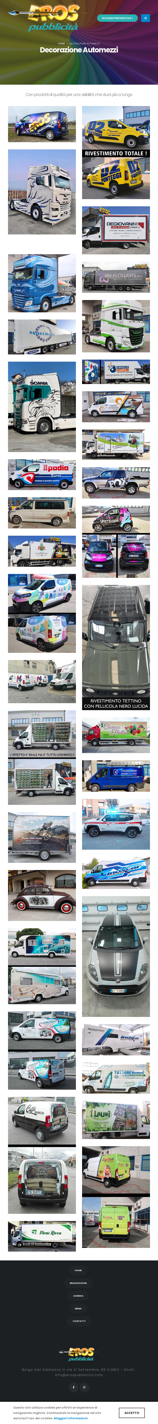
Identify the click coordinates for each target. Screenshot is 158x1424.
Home (61, 43)
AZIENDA (78, 1295)
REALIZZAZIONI (78, 1283)
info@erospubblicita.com (79, 1375)
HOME (78, 1270)
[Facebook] (74, 1387)
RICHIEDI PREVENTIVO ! (117, 18)
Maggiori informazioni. (71, 1418)
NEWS (78, 1308)
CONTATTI (79, 1321)
